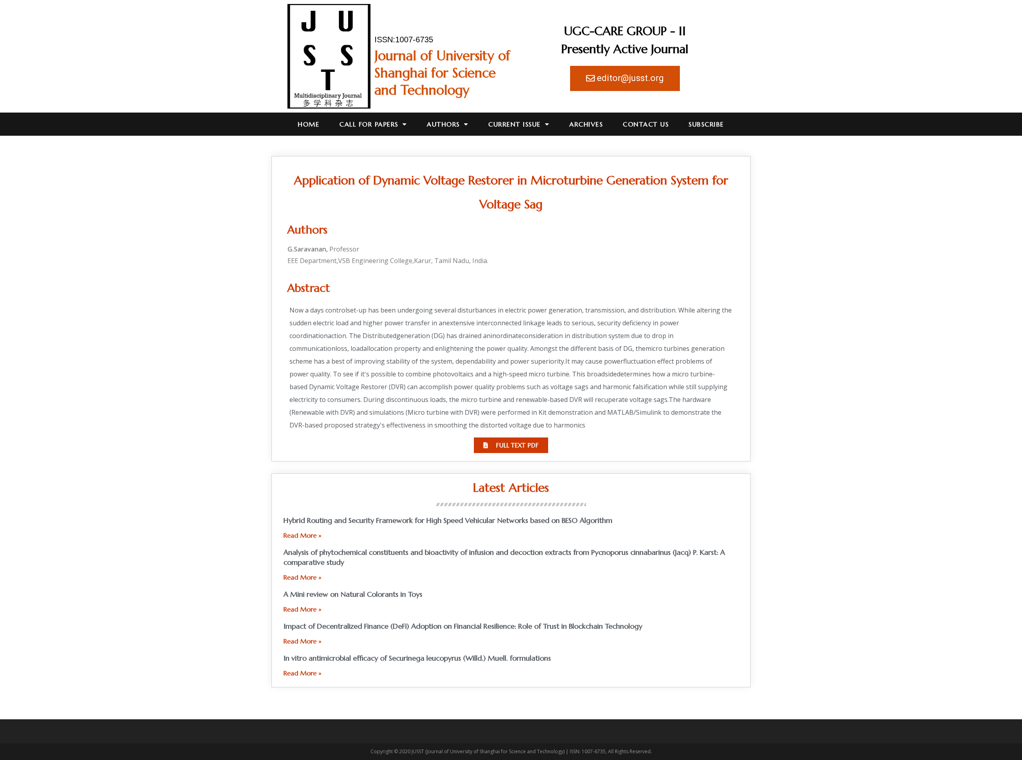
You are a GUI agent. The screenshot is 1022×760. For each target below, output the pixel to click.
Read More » (302, 535)
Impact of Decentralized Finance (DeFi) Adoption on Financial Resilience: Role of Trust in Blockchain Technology (462, 626)
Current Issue (514, 124)
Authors (443, 124)
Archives (586, 124)
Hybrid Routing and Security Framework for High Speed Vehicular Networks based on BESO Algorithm (447, 520)
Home (308, 124)
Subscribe (706, 124)
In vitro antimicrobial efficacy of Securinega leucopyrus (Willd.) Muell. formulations (417, 658)
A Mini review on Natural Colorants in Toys (352, 594)
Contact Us (646, 124)
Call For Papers (368, 124)
